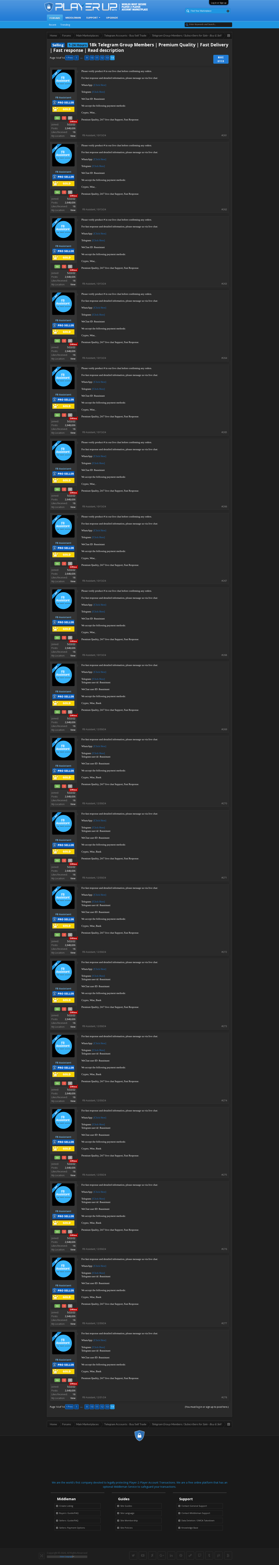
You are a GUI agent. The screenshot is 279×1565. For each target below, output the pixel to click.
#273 (224, 1026)
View (72, 136)
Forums (55, 18)
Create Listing (66, 1505)
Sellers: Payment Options (72, 1527)
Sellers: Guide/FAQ (68, 1520)
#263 (224, 283)
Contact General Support (194, 1505)
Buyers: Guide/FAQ (69, 1513)
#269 (224, 729)
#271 (224, 877)
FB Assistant (88, 135)
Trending (65, 24)
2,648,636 (70, 128)
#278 (224, 1397)
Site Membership (129, 1520)
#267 (224, 580)
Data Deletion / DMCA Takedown (197, 1520)
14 (112, 57)
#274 (224, 1100)
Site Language (127, 1513)
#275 (224, 1174)
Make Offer (221, 59)
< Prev (69, 57)
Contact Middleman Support (195, 1513)
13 (107, 57)
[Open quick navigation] (228, 35)
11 (97, 57)
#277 (224, 1323)
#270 (224, 803)
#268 (224, 655)
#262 (224, 209)
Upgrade (112, 17)
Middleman (73, 17)
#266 (224, 506)
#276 (224, 1249)
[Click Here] (100, 85)
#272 (224, 952)
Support (92, 17)
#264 (224, 358)
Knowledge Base (189, 1527)
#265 (224, 432)
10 (92, 57)
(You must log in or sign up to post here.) (207, 1406)
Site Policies (126, 1527)
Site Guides (126, 1505)
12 (102, 57)
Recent (52, 24)
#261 (224, 135)
